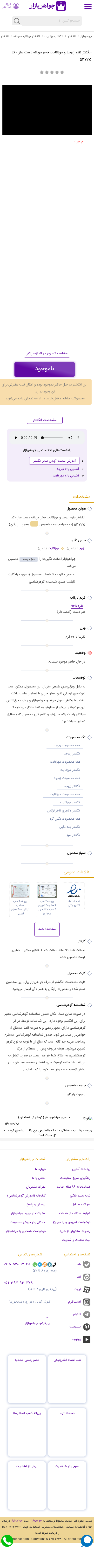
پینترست (75, 1326)
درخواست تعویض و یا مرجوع (71, 1222)
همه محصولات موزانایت (65, 762)
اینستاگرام (74, 1301)
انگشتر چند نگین (70, 827)
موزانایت (48, 548)
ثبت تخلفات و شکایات (76, 1240)
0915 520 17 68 (17, 1264)
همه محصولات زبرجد (67, 745)
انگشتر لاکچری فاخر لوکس (64, 810)
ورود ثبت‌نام (6, 6)
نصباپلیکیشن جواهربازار (37, 1320)
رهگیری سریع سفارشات (75, 1178)
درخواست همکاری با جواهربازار (26, 1231)
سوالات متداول (81, 1204)
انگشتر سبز (74, 835)
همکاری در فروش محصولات (28, 1222)
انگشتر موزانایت (54, 36)
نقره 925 (77, 606)
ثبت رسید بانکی (80, 1195)
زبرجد (75, 548)
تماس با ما (39, 1178)
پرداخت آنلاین (81, 1169)
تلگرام (77, 1314)
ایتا (79, 1277)
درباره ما (40, 1169)
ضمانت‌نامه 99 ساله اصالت (73, 1187)
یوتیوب (76, 1339)
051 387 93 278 (18, 1283)
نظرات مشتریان (36, 1187)
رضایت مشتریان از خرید (75, 1231)
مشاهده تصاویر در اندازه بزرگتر (47, 354)
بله (79, 1264)
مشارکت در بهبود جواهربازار (28, 1213)
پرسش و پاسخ (36, 1204)
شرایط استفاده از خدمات (74, 1213)
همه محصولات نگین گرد (65, 819)
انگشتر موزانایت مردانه (26, 36)
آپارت (77, 1289)
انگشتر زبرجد (72, 753)
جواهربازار (86, 36)
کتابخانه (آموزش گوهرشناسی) (26, 1195)
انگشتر (72, 36)
